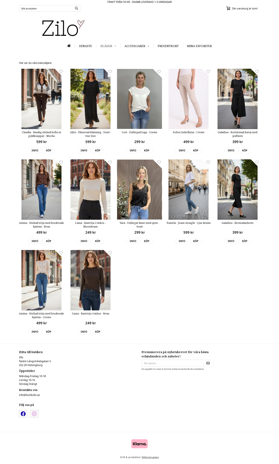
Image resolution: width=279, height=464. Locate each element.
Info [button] (35, 150)
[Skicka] (208, 363)
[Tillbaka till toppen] (254, 458)
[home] (69, 45)
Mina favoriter (199, 46)
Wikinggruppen (150, 457)
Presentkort (168, 46)
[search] (75, 8)
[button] (49, 150)
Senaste (85, 46)
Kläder (106, 46)
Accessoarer (135, 46)
